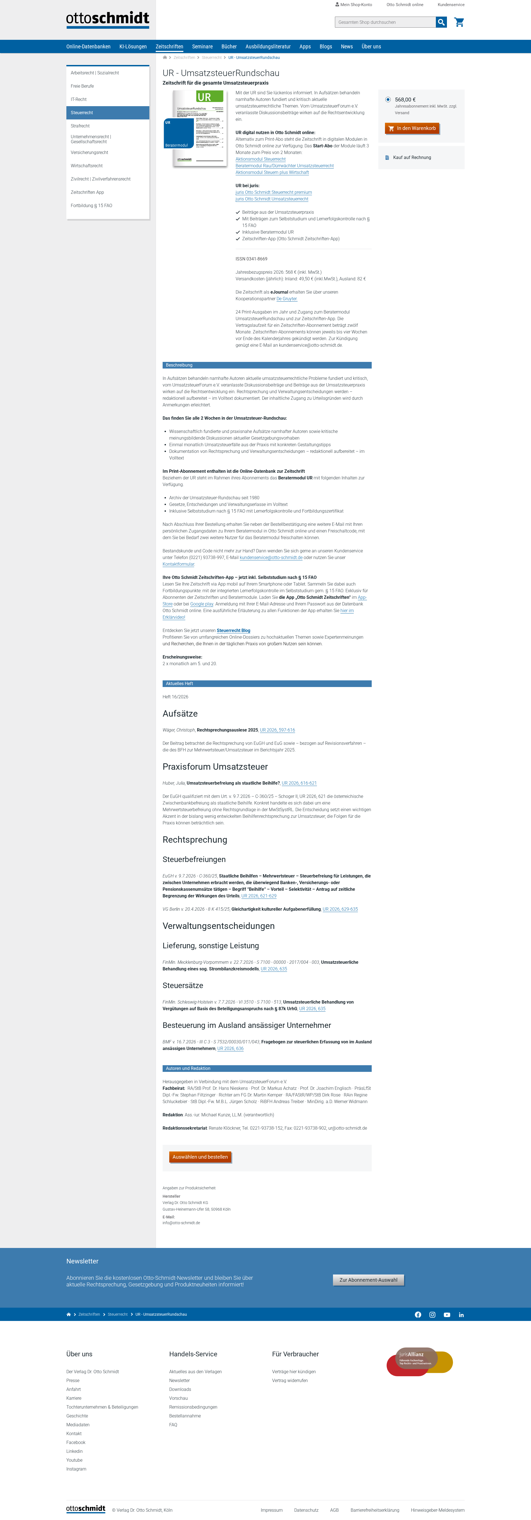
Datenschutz (306, 1510)
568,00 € (426, 105)
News (347, 46)
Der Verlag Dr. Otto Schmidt (92, 1371)
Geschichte (77, 1416)
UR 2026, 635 (274, 968)
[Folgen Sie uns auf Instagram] (432, 1314)
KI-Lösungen (133, 46)
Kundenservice (451, 4)
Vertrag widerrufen (290, 1380)
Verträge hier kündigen (294, 1371)
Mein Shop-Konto (356, 4)
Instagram (76, 1469)
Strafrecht (80, 126)
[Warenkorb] (459, 22)
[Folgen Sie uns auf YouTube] (447, 1314)
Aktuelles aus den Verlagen (195, 1371)
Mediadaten (78, 1424)
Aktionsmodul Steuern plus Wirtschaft (272, 172)
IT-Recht (79, 99)
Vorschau (178, 1398)
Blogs (326, 46)
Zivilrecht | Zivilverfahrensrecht (101, 179)
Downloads (180, 1389)
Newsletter (179, 1380)
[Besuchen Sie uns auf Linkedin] (460, 1314)
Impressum (272, 1510)
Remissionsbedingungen (193, 1407)
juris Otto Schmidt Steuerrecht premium (274, 192)
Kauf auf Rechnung (412, 157)
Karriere (73, 1398)
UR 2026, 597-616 (277, 730)
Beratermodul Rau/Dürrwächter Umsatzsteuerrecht (285, 165)
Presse (72, 1380)
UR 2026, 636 (230, 1048)
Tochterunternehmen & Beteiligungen (102, 1407)
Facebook (75, 1442)
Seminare (202, 46)
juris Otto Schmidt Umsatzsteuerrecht (272, 199)
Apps (305, 46)
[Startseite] (85, 1511)
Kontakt (74, 1433)
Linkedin (74, 1451)
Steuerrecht (212, 57)
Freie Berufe (82, 86)
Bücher (229, 46)
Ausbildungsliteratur (268, 46)
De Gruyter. (287, 298)
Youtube (74, 1460)
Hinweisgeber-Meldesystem (438, 1510)
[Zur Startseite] (165, 57)
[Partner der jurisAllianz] (420, 1361)
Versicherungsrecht (89, 152)
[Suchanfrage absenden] (441, 22)
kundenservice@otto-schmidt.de (271, 557)
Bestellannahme (185, 1416)
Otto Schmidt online (405, 4)
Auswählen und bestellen (200, 1157)
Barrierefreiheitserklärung (375, 1510)
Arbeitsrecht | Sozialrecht (95, 72)
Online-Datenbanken (88, 46)
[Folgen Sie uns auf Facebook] (418, 1314)
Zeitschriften (169, 46)
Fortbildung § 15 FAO (91, 205)
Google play (201, 604)
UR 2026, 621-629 (259, 896)
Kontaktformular (178, 564)
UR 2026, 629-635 (340, 909)
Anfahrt (73, 1389)
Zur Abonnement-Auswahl (368, 1280)
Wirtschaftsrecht (87, 165)
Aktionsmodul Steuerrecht (261, 159)
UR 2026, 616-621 (299, 783)
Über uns (371, 46)
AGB (334, 1510)
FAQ (173, 1424)
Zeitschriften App (87, 192)
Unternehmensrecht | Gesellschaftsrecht (91, 139)
